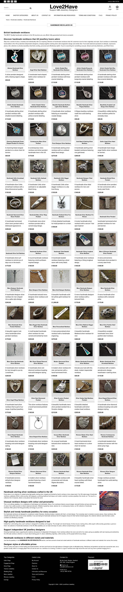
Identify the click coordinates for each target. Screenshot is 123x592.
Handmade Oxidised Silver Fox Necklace (61, 216)
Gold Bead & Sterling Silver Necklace (84, 142)
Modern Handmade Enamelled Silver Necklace (84, 362)
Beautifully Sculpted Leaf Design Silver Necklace (107, 106)
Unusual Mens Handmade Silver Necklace (61, 436)
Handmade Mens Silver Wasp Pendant (38, 216)
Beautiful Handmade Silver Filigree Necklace (84, 106)
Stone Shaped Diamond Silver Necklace (108, 399)
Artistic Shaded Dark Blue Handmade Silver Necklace (108, 69)
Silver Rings (7, 566)
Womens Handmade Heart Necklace (61, 472)
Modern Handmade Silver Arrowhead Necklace (107, 362)
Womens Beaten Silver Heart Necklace (84, 436)
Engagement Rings (9, 563)
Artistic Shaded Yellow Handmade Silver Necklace (38, 106)
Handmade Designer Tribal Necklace (84, 179)
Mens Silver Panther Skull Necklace (107, 326)
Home (8, 15)
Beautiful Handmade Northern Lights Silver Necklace (61, 106)
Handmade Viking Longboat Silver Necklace (84, 252)
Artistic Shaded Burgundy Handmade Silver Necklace (84, 69)
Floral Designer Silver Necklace (61, 143)
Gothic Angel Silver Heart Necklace (107, 142)
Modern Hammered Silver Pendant (61, 362)
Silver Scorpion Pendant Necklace (61, 399)
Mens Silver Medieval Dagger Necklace (84, 326)
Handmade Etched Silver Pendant (107, 179)
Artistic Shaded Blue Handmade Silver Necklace (61, 69)
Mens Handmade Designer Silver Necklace (84, 289)
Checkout (34, 563)
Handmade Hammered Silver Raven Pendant (15, 216)
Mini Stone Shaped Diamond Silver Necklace (38, 362)
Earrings (6, 580)
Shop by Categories (20, 15)
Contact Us (46, 15)
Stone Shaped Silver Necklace (38, 437)
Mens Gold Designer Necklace (61, 290)
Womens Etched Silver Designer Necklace (15, 472)
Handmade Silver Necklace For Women (84, 216)
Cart (117, 9)
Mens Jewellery (8, 574)
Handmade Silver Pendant (107, 217)
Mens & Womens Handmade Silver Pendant (107, 252)
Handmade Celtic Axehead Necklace (38, 179)
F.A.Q (100, 15)
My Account (35, 560)
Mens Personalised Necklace (61, 327)
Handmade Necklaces (30, 20)
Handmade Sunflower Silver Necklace (38, 252)
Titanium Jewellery (9, 569)
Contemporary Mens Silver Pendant (38, 142)
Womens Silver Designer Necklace (107, 472)
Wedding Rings (8, 571)
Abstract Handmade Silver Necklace (15, 69)
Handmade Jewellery (16, 20)
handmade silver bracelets (30, 540)
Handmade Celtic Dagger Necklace (61, 179)
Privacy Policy (111, 15)
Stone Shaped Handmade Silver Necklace (15, 436)
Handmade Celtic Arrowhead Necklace (15, 179)
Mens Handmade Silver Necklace (107, 289)
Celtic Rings (7, 560)
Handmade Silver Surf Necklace (15, 253)
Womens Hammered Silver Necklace (38, 472)
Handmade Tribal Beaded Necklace (61, 252)
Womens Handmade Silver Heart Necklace (84, 472)
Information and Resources (64, 15)
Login (109, 9)
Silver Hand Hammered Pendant (38, 399)
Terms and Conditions (87, 15)
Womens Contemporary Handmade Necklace (108, 436)
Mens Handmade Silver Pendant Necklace (15, 326)
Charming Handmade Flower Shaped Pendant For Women (15, 142)
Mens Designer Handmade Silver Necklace (15, 289)
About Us (34, 15)
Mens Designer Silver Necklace (38, 290)
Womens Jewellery (9, 577)
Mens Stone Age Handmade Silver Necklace (15, 362)
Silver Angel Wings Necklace (15, 400)
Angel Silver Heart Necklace (38, 70)
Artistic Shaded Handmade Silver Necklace (15, 106)
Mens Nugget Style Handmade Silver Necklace (38, 326)
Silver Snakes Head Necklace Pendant (84, 399)
